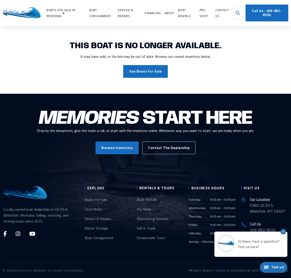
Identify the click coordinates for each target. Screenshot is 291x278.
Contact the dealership (169, 147)
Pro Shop (144, 209)
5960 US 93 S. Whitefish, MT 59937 (267, 205)
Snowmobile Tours (151, 237)
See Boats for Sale (145, 71)
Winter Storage (96, 228)
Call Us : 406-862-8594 (267, 13)
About (169, 13)
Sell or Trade (146, 228)
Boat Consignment (99, 237)
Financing (153, 13)
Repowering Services (152, 218)
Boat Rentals (147, 199)
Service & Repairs (98, 218)
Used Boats (94, 209)
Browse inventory (117, 147)
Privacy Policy (201, 270)
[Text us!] (273, 268)
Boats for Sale (96, 199)
